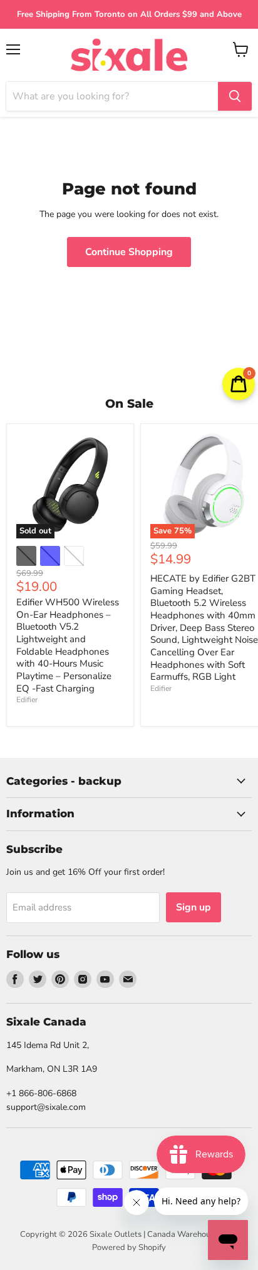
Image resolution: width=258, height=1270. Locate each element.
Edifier (27, 700)
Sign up (193, 907)
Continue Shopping (129, 252)
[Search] (235, 96)
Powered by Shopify (129, 1247)
